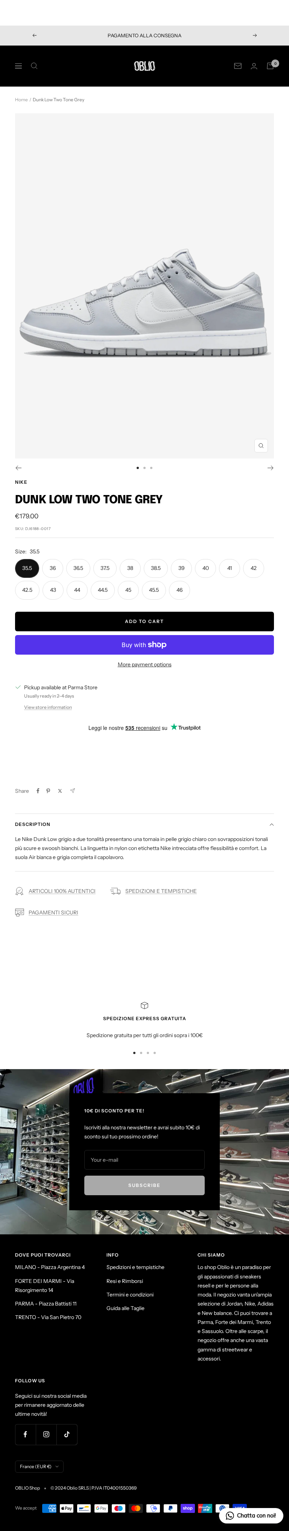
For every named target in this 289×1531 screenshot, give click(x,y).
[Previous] (18, 468)
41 (229, 568)
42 (254, 568)
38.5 (156, 568)
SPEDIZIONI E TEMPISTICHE (161, 891)
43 (53, 590)
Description (32, 824)
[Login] (254, 66)
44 (77, 590)
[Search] (34, 65)
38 (130, 568)
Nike (21, 482)
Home (21, 99)
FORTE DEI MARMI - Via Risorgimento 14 (44, 1285)
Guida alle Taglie (125, 1308)
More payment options (145, 664)
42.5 (27, 590)
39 (181, 568)
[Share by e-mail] (72, 790)
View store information (48, 707)
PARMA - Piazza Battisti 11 (45, 1303)
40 (205, 568)
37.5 (105, 568)
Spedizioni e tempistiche (135, 1267)
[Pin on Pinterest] (48, 791)
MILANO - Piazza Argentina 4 (50, 1267)
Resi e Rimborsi (124, 1281)
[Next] (271, 468)
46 (179, 590)
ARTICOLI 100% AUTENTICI (62, 891)
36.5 (78, 568)
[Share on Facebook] (38, 791)
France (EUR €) (36, 1466)
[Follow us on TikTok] (66, 1434)
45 (128, 590)
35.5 (27, 568)
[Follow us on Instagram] (46, 1434)
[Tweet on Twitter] (60, 791)
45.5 (154, 590)
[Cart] (270, 65)
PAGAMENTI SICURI (53, 912)
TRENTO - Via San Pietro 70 (48, 1317)
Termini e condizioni (130, 1294)
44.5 (103, 590)
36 (53, 568)
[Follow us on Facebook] (25, 1434)
